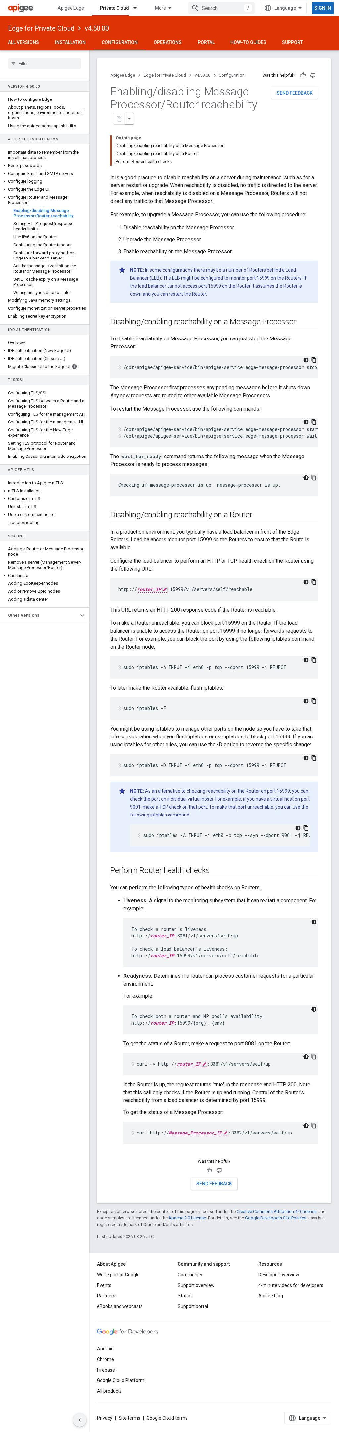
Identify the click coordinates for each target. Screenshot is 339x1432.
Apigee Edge (71, 8)
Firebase (106, 1369)
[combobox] (221, 8)
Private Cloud (114, 8)
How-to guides (248, 42)
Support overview (196, 1285)
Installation (70, 42)
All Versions (23, 42)
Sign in (323, 8)
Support (292, 42)
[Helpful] (303, 75)
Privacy (104, 1418)
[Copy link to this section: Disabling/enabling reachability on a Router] (259, 515)
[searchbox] (44, 63)
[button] (44, 166)
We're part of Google (118, 1274)
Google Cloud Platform (120, 1380)
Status (185, 1295)
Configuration (120, 42)
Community (190, 1274)
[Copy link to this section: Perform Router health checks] (216, 871)
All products (109, 1391)
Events (104, 1285)
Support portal (193, 1306)
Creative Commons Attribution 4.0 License (276, 1211)
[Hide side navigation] (79, 1420)
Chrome (105, 1359)
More (160, 8)
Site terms (129, 1418)
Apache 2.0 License (187, 1217)
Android (105, 1348)
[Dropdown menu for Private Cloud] (138, 8)
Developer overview (278, 1274)
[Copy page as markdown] (119, 118)
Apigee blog (270, 1295)
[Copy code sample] (314, 360)
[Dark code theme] (306, 360)
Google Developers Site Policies (275, 1217)
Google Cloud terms (167, 1418)
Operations (168, 42)
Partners (106, 1295)
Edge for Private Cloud (41, 28)
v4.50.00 (97, 28)
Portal (206, 42)
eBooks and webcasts (120, 1306)
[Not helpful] (313, 75)
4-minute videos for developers (290, 1285)
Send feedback (295, 93)
